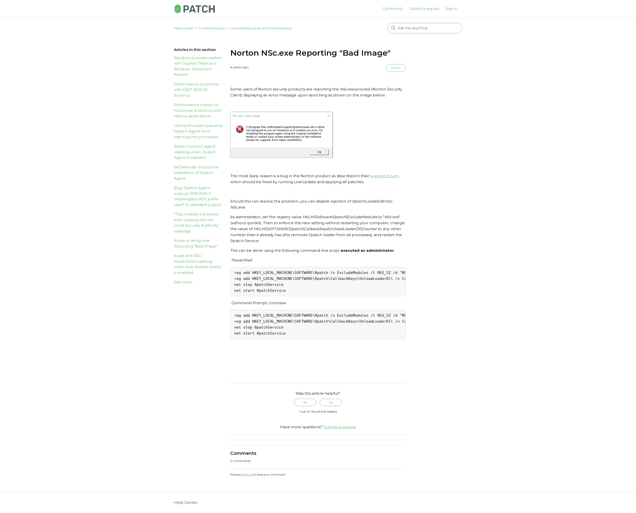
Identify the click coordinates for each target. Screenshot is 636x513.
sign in (247, 474)
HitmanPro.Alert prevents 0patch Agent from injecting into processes (198, 131)
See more (183, 282)
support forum (384, 175)
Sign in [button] (451, 8)
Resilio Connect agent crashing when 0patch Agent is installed (195, 152)
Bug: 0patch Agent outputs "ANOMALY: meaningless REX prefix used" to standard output (197, 196)
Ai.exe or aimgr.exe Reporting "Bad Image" (196, 243)
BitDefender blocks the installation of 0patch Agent (196, 173)
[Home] (195, 8)
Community (393, 8)
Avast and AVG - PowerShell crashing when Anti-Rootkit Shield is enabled (197, 264)
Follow (395, 68)
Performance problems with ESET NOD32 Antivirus (196, 90)
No (331, 402)
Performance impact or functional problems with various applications (197, 110)
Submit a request (424, 8)
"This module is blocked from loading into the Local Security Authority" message (196, 222)
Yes (305, 402)
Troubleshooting (211, 28)
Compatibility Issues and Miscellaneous (260, 28)
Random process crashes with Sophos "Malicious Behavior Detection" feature (197, 66)
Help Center (184, 28)
